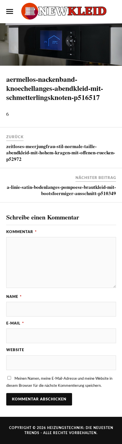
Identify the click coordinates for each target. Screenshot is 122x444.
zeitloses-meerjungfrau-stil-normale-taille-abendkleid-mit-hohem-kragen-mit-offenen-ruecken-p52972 (60, 152)
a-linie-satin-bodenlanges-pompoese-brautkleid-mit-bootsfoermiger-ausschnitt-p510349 (61, 190)
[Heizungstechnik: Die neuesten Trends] (61, 11)
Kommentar (21, 232)
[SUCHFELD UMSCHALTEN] (112, 11)
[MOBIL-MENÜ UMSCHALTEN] (9, 11)
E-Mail (15, 323)
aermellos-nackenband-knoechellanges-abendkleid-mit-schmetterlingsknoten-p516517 (54, 88)
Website (15, 350)
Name (14, 296)
